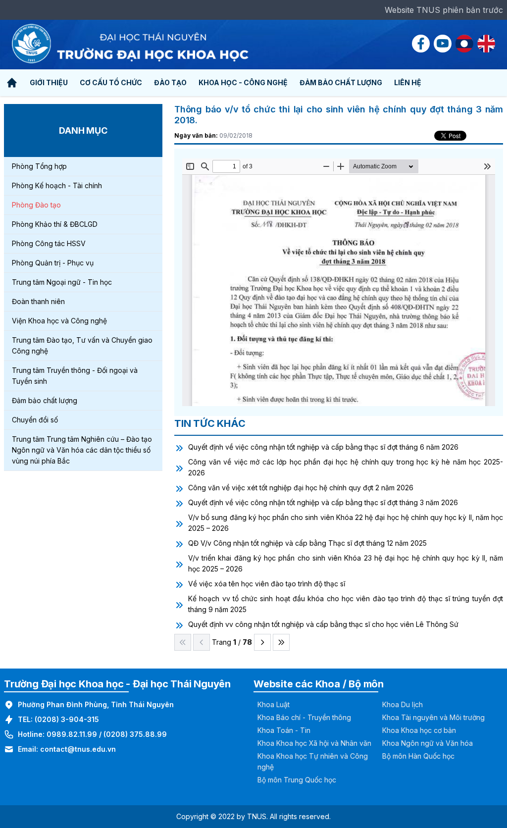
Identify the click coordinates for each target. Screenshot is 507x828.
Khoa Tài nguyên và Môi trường (433, 717)
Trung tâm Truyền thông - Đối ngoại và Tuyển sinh (75, 375)
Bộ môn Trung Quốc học (296, 780)
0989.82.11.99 (72, 734)
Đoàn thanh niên (38, 301)
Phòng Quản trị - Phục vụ (53, 263)
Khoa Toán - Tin (283, 730)
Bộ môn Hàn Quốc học (418, 756)
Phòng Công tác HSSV (49, 243)
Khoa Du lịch (402, 704)
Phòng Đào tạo (36, 205)
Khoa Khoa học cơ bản (419, 730)
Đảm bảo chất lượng (44, 400)
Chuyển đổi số (35, 419)
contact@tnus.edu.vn (78, 749)
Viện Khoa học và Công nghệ (59, 320)
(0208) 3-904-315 (67, 719)
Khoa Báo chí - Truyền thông (304, 717)
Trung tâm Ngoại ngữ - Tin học (62, 282)
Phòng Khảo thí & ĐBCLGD (55, 224)
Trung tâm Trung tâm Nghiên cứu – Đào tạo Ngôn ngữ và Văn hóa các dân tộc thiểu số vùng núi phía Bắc (82, 450)
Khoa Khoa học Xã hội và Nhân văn (314, 743)
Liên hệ (407, 82)
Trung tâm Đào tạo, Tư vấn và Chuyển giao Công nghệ (82, 345)
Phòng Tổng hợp (39, 166)
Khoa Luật (273, 704)
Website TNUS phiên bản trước (444, 10)
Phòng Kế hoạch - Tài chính (57, 185)
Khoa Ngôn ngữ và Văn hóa (427, 743)
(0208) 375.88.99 (135, 734)
